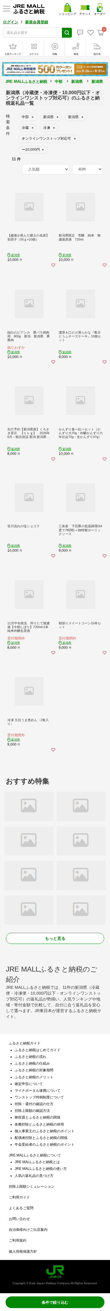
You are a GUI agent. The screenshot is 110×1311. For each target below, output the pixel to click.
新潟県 (77, 81)
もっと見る (55, 938)
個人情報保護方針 (23, 1251)
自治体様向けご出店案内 (28, 1230)
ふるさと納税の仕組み (32, 1063)
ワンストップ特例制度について (39, 1097)
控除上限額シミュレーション (32, 1186)
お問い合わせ (19, 1219)
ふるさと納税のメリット (34, 1077)
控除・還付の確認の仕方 (34, 1104)
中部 (58, 81)
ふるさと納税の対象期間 (34, 1070)
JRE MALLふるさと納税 (26, 81)
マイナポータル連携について (37, 1091)
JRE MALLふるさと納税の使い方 (41, 1169)
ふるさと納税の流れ (30, 1057)
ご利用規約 (17, 1240)
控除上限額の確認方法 (32, 1111)
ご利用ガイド (19, 1197)
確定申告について (29, 1084)
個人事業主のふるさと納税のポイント (45, 1131)
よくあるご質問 (21, 1208)
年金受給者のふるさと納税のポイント (45, 1144)
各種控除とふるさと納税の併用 (39, 1124)
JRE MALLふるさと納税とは (37, 1162)
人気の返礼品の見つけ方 (34, 1176)
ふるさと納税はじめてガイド (37, 1050)
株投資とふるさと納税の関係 (37, 1117)
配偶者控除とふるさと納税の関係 (41, 1138)
